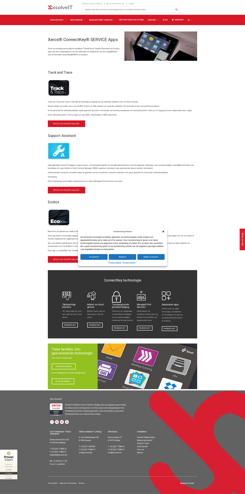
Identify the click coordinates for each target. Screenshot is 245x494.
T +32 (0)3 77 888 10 (58, 449)
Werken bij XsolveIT (145, 440)
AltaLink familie (63, 381)
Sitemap (81, 483)
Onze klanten (142, 446)
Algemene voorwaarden (68, 483)
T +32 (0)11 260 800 (87, 446)
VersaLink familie (64, 366)
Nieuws (140, 453)
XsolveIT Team (143, 443)
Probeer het (70, 325)
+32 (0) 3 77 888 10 (95, 4)
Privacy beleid (114, 262)
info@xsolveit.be (85, 453)
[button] (163, 231)
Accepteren (94, 257)
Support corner (187, 483)
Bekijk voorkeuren (151, 257)
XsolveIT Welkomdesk (146, 437)
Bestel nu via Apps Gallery (66, 124)
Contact (131, 4)
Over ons (140, 450)
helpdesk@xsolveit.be (58, 455)
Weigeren (122, 257)
